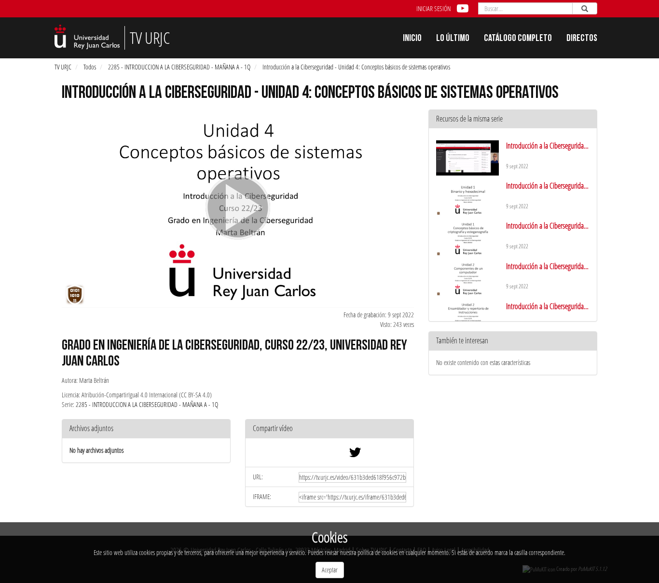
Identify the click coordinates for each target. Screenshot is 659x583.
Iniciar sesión (433, 8)
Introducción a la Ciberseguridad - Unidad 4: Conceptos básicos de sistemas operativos (356, 66)
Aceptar (330, 569)
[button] (329, 429)
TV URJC (63, 66)
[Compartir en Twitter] (355, 454)
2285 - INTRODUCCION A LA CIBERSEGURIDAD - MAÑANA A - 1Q (179, 66)
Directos (581, 39)
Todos (89, 66)
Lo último (452, 39)
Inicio (412, 39)
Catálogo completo (518, 39)
